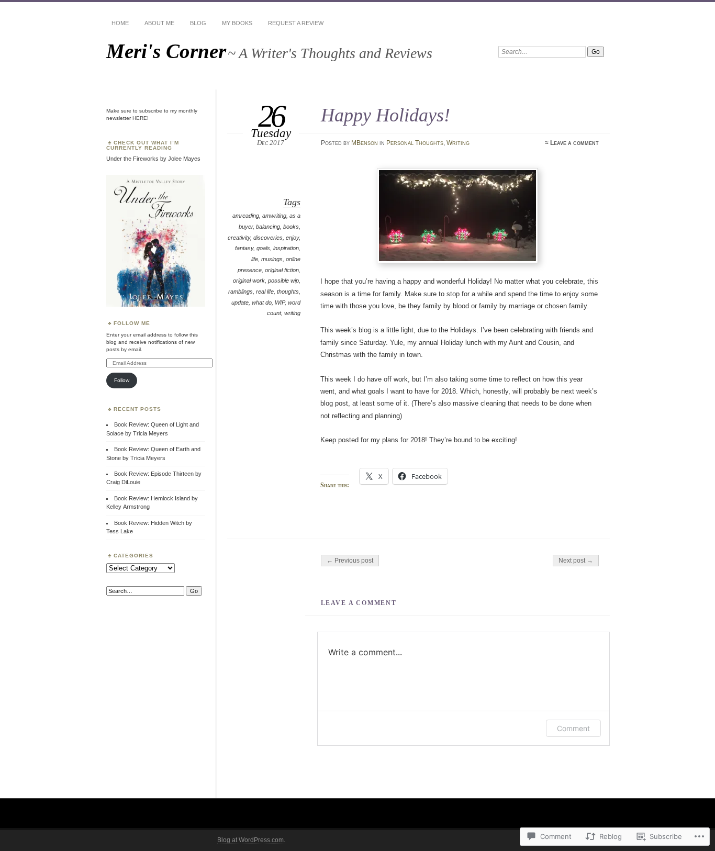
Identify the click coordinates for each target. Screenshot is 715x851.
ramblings (240, 291)
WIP (280, 302)
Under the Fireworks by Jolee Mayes (153, 158)
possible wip (283, 280)
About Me (159, 23)
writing (292, 313)
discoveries (268, 237)
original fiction (282, 270)
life (254, 259)
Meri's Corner (166, 51)
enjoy (292, 237)
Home (120, 23)
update (240, 302)
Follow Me (132, 323)
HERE (139, 118)
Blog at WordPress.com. (251, 840)
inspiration (286, 248)
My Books (237, 23)
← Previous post (350, 560)
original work (249, 280)
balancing (268, 226)
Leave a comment (574, 143)
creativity (239, 237)
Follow (121, 380)
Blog (198, 23)
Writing (458, 143)
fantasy (244, 248)
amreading (245, 215)
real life (265, 291)
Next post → (575, 560)
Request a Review (295, 23)
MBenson (364, 143)
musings (272, 259)
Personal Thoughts (414, 143)
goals (263, 248)
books (291, 226)
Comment (573, 728)
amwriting (274, 215)
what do (262, 302)
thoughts (288, 291)
